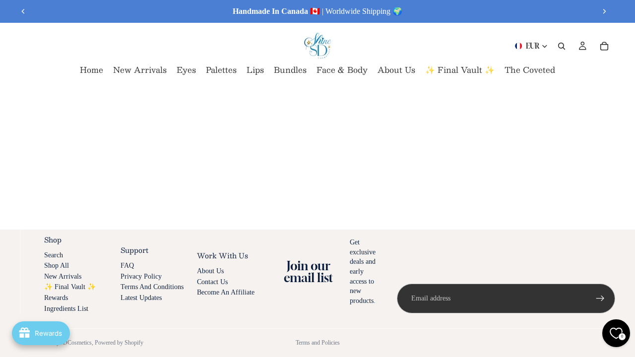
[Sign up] (600, 298)
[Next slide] (604, 11)
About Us (210, 271)
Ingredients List (66, 308)
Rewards (56, 297)
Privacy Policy (141, 276)
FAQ (127, 265)
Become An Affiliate (225, 292)
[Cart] (604, 46)
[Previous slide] (23, 11)
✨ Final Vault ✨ (70, 287)
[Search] (561, 46)
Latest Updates (141, 297)
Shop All (56, 265)
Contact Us (212, 282)
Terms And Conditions (152, 287)
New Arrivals (62, 276)
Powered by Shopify (119, 342)
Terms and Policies (318, 342)
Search (53, 255)
